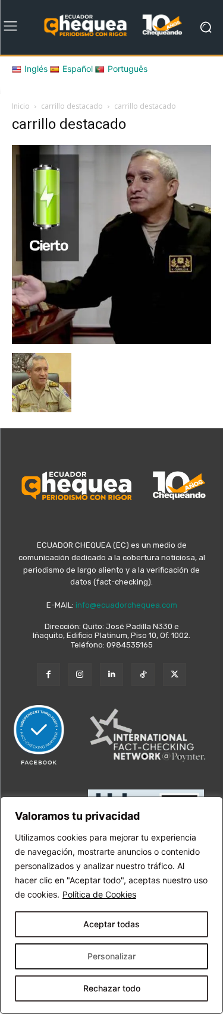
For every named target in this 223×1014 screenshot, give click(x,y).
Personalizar (111, 956)
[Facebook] (48, 674)
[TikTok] (143, 674)
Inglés (36, 69)
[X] (174, 674)
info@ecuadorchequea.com (126, 605)
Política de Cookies (99, 894)
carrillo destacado (72, 106)
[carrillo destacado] (111, 341)
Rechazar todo (111, 988)
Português (127, 69)
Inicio (21, 106)
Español (77, 69)
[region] (111, 905)
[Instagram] (80, 674)
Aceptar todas (111, 924)
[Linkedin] (111, 674)
